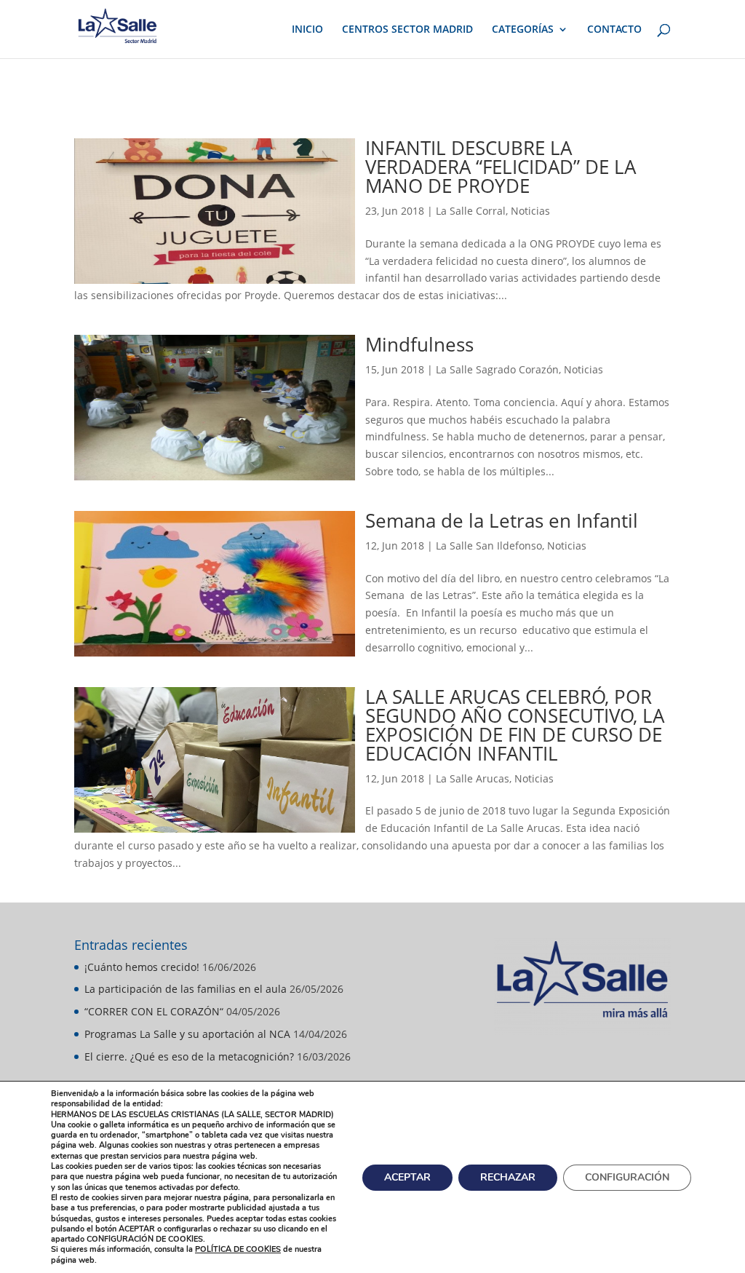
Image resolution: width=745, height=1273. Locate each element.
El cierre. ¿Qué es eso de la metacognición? (189, 1056)
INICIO (307, 30)
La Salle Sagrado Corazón (497, 369)
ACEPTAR (407, 1176)
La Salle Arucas (472, 778)
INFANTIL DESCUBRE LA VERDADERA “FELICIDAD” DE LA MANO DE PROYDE (500, 167)
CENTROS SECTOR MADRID (407, 30)
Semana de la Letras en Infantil (501, 520)
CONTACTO (614, 30)
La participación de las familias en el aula (185, 989)
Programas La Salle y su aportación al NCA (187, 1034)
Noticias (530, 211)
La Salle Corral (471, 211)
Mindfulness (419, 344)
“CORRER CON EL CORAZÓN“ (153, 1011)
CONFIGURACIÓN (627, 1176)
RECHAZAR (507, 1176)
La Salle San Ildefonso (489, 545)
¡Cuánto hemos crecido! (141, 967)
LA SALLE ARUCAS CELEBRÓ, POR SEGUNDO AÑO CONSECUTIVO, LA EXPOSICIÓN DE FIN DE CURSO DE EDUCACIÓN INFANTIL (514, 724)
